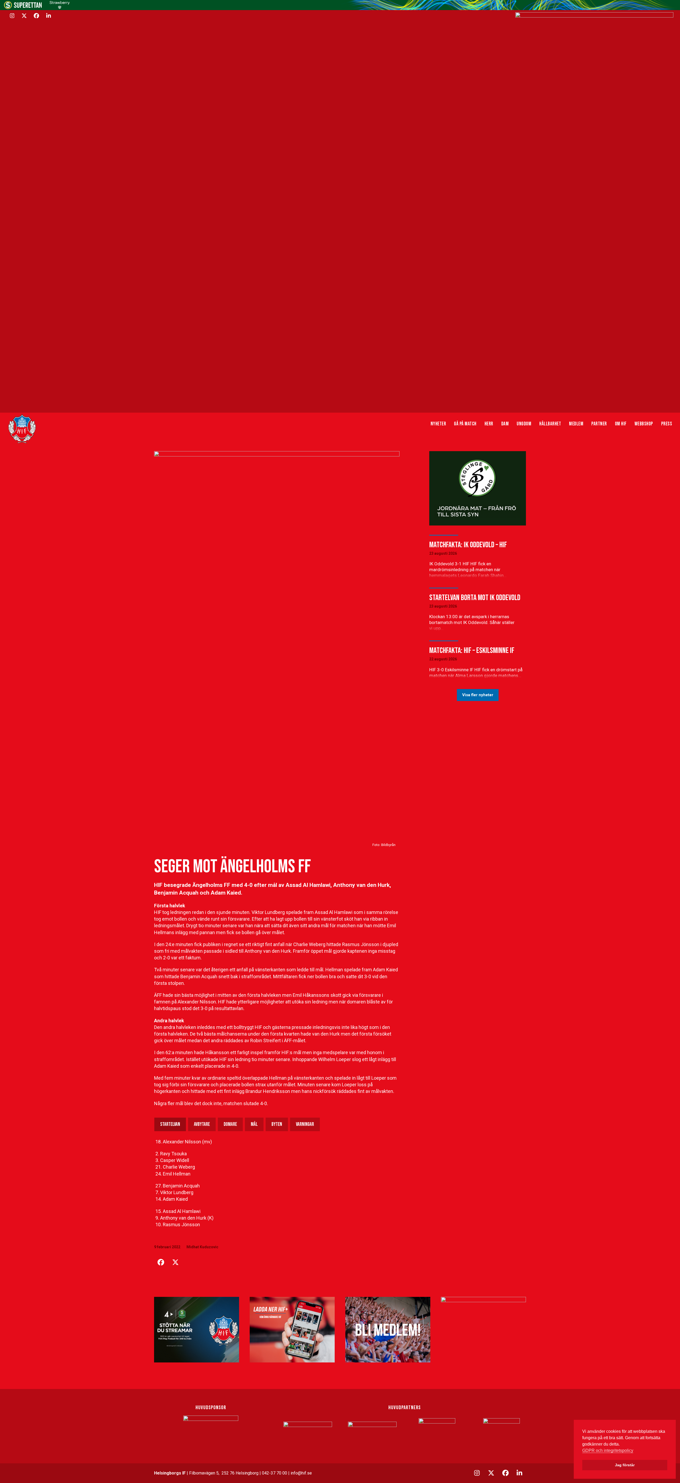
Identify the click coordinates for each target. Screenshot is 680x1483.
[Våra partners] (594, 211)
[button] (160, 1262)
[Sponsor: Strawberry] (60, 7)
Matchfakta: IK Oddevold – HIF (468, 545)
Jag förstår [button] (625, 1465)
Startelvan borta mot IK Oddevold (474, 597)
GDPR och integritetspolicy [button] (607, 1450)
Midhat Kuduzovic (202, 1247)
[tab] (170, 1124)
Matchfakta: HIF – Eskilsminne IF (471, 650)
